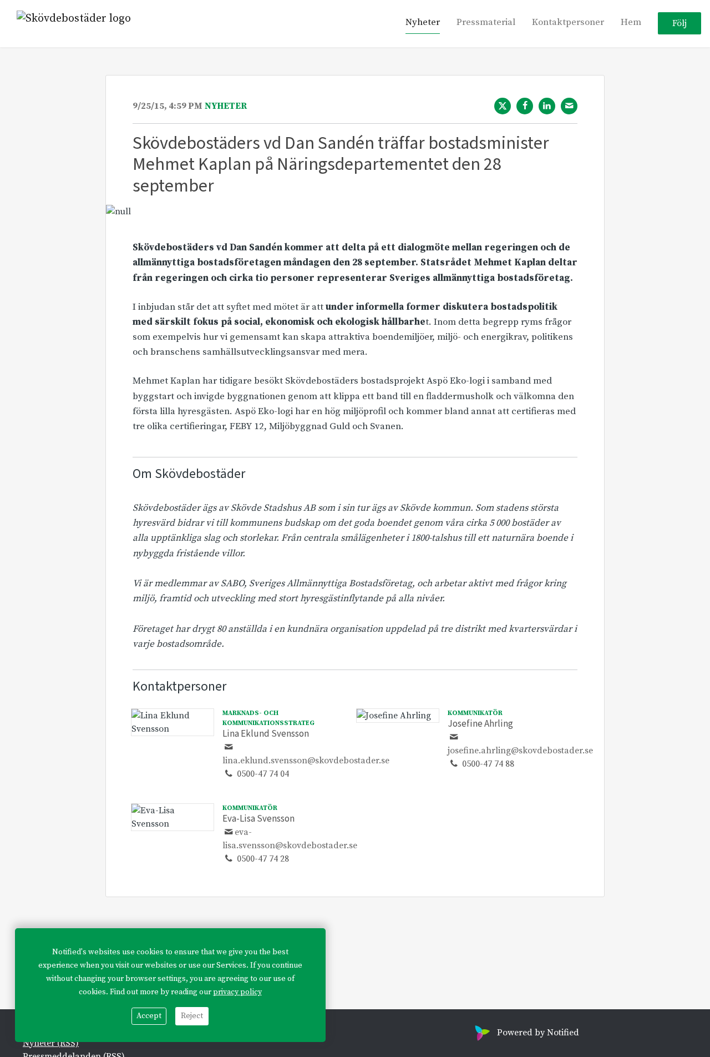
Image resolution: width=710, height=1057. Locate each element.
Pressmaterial (486, 23)
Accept (148, 1016)
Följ (679, 23)
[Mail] (569, 106)
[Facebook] (524, 106)
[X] (502, 106)
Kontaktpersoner (568, 23)
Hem (631, 23)
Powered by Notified (538, 1032)
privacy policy (237, 992)
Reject (192, 1016)
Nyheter (422, 23)
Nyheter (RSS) (51, 1043)
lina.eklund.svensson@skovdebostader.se (305, 760)
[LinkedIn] (547, 106)
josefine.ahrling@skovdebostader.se (520, 750)
